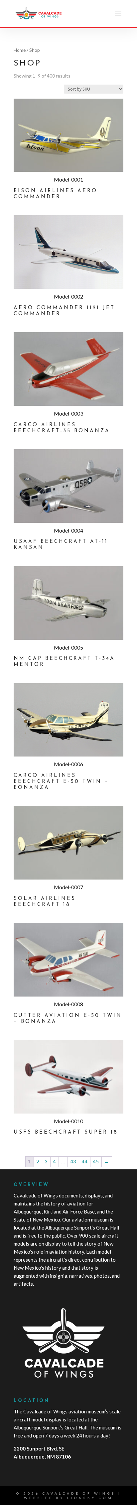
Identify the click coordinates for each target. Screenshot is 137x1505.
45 (96, 1161)
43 (73, 1161)
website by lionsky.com (68, 1498)
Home (20, 50)
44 (84, 1161)
